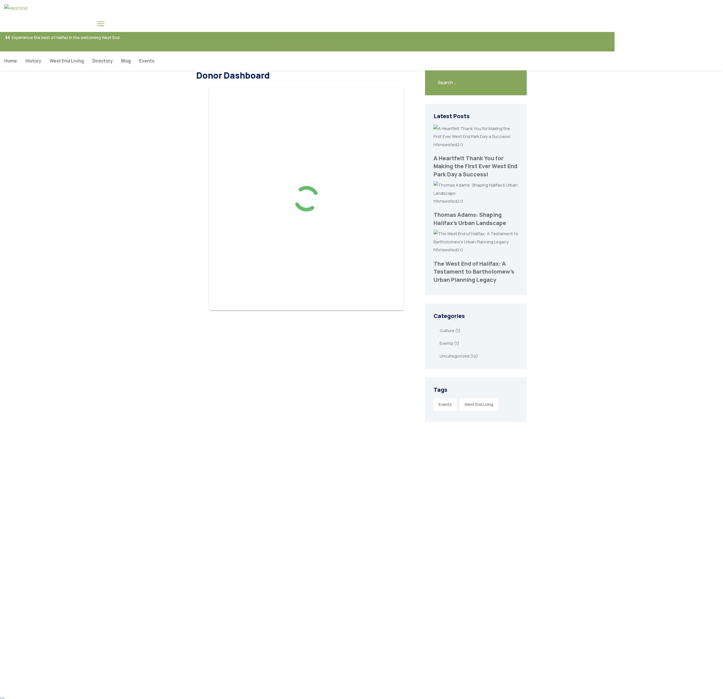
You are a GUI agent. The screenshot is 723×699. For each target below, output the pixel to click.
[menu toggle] (100, 23)
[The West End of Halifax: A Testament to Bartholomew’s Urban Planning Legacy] (476, 242)
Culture (447, 331)
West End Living (67, 61)
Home (10, 61)
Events (146, 61)
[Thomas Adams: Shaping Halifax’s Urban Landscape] (476, 193)
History (33, 61)
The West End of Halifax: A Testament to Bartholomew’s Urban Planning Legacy (474, 272)
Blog (126, 61)
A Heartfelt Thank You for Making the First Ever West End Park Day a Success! (475, 166)
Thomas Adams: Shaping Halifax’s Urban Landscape (470, 219)
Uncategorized (454, 356)
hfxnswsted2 (447, 145)
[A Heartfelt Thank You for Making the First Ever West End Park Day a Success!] (476, 136)
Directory (102, 61)
